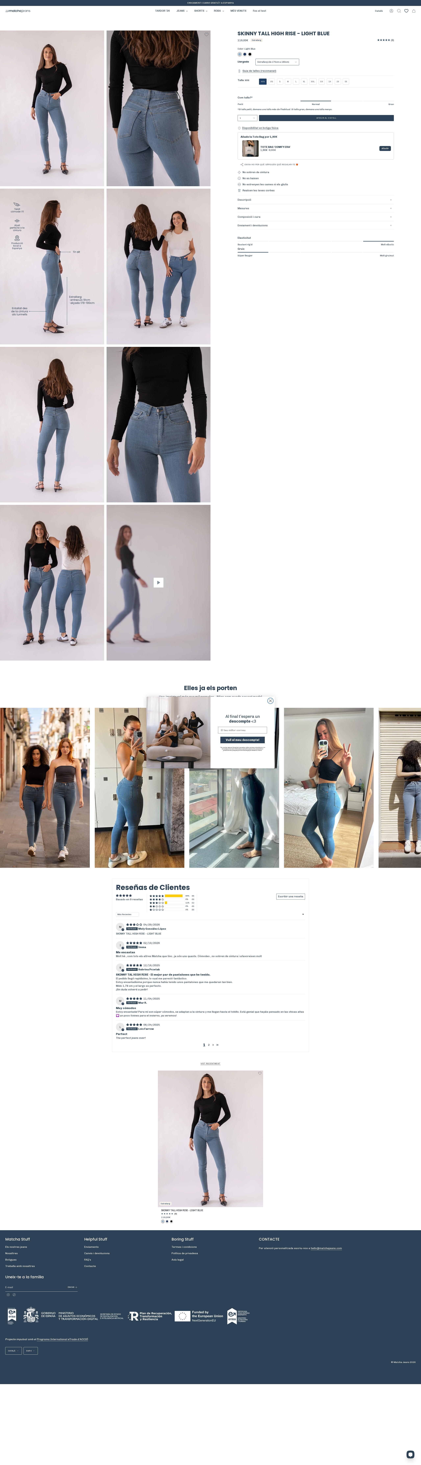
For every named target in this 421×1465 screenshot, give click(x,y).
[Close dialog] (270, 701)
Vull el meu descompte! (242, 740)
